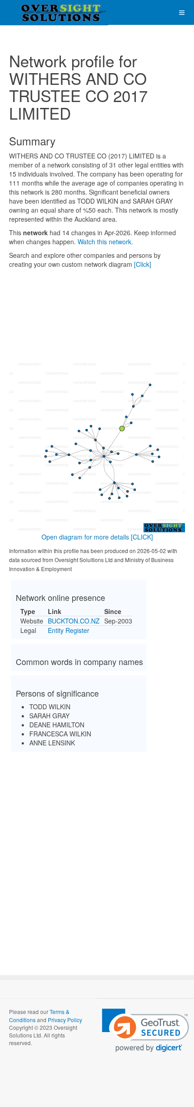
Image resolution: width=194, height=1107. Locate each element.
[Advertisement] (97, 855)
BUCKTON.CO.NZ (74, 620)
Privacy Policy (65, 1019)
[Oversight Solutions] (36, 12)
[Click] (142, 264)
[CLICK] (142, 536)
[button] (145, 1030)
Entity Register (68, 630)
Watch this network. (105, 241)
